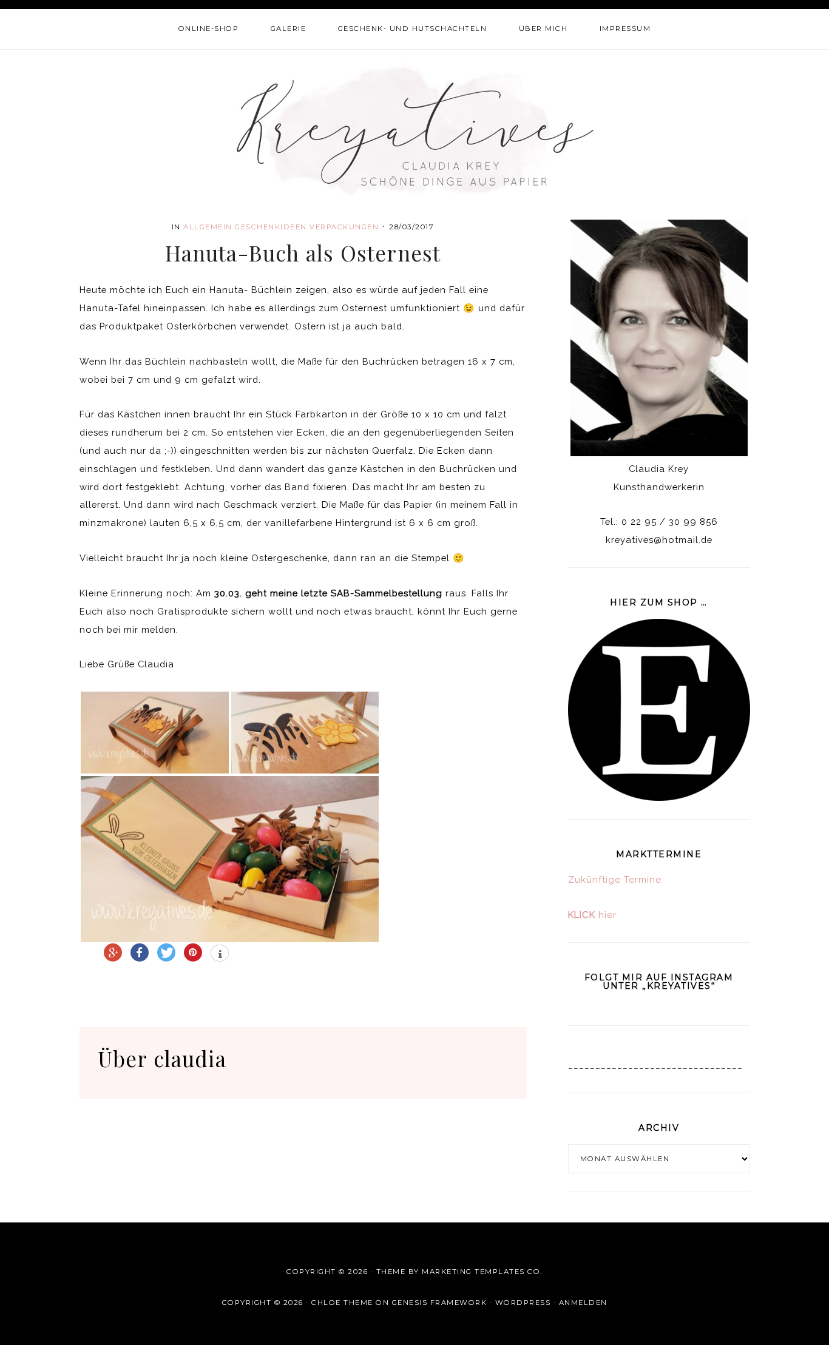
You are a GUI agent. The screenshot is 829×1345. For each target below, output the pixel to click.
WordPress (523, 1302)
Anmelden (583, 1302)
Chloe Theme (342, 1302)
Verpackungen (344, 227)
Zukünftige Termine (615, 879)
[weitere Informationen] (219, 954)
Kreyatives (415, 129)
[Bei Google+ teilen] (113, 952)
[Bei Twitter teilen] (166, 952)
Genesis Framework (439, 1302)
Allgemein (207, 227)
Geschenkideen (271, 227)
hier (592, 914)
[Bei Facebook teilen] (139, 952)
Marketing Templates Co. (482, 1271)
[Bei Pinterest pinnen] (193, 952)
